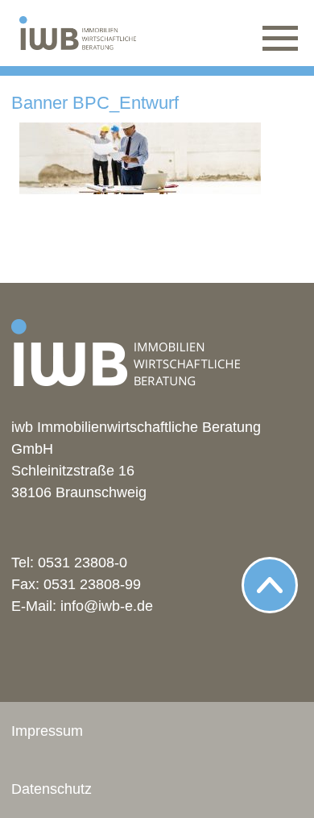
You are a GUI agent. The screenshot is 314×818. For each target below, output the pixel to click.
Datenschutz (51, 789)
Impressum (47, 731)
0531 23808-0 (82, 562)
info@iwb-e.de (106, 606)
